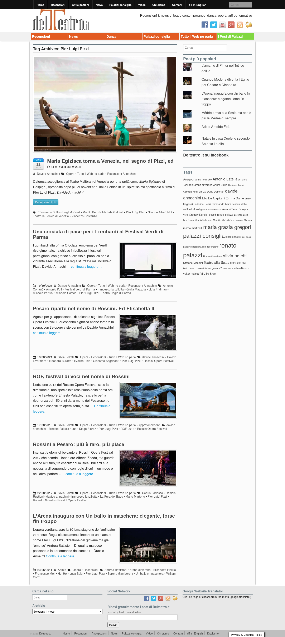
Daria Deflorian (215, 191)
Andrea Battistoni (116, 570)
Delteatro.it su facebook (206, 155)
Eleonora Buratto (60, 361)
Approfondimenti (149, 425)
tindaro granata (212, 268)
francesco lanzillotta (111, 289)
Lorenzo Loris (241, 214)
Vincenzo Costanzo (84, 216)
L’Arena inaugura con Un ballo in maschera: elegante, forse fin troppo (104, 518)
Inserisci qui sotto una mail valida (124, 612)
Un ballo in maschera (150, 573)
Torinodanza (227, 268)
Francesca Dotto (49, 212)
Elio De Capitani (213, 198)
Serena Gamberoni (120, 573)
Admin (61, 570)
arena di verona (140, 570)
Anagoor (188, 179)
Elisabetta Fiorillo (164, 570)
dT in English (197, 5)
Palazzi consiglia (120, 5)
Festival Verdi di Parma (79, 289)
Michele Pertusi (43, 293)
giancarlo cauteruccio (211, 209)
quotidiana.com (198, 246)
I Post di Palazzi (230, 36)
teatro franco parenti (193, 268)
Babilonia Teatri (235, 184)
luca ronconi (189, 220)
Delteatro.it (45, 633)
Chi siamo (158, 5)
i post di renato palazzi (220, 215)
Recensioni (58, 5)
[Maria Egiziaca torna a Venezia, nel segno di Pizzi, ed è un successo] (105, 106)
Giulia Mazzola (136, 289)
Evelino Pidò (82, 361)
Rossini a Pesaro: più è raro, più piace (78, 444)
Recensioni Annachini (121, 173)
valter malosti (191, 273)
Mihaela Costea (66, 293)
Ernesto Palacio (58, 429)
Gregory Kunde (198, 215)
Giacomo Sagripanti (106, 361)
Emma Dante (235, 198)
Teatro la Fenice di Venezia (51, 216)
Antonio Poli (54, 289)
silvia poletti (235, 255)
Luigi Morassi (71, 212)
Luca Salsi (76, 573)
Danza (111, 36)
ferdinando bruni (221, 204)
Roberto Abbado (44, 500)
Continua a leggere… (62, 556)
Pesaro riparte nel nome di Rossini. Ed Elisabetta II (93, 308)
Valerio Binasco (241, 268)
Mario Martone (135, 496)
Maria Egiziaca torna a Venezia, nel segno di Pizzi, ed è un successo (110, 163)
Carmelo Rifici (190, 191)
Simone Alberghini (160, 212)
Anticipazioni (80, 5)
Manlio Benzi (91, 212)
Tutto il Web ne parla (197, 36)
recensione (212, 246)
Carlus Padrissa (152, 493)
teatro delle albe (238, 262)
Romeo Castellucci (212, 256)
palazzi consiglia (204, 235)
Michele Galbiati (112, 212)
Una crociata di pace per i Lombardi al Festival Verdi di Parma (98, 234)
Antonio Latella (225, 178)
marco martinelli (192, 228)
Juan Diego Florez (84, 429)
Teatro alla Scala (216, 262)
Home (40, 5)
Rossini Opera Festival (159, 361)
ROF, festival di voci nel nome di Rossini (81, 376)
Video (142, 5)
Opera (70, 173)
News (99, 5)
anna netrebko (203, 179)
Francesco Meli (45, 573)
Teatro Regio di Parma (116, 293)
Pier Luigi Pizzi (135, 212)
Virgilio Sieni (208, 273)
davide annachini (153, 357)
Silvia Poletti (65, 357)
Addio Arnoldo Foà (216, 126)
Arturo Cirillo (220, 184)
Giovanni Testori (230, 209)
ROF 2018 (127, 429)
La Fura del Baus (111, 496)
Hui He (62, 573)
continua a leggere (79, 473)
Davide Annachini (48, 173)
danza (202, 191)
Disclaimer (213, 633)
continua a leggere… (86, 266)
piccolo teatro (233, 236)
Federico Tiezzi (202, 204)
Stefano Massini (193, 263)
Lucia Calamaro (204, 220)
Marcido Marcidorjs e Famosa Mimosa (232, 220)
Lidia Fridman (158, 289)
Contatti (177, 5)
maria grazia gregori (227, 226)
